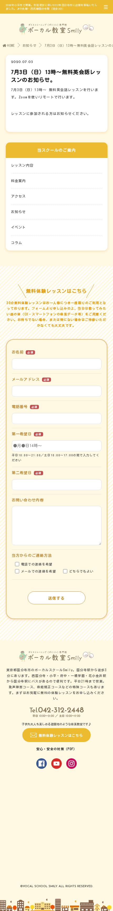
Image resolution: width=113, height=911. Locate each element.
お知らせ (30, 45)
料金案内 (18, 181)
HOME (11, 45)
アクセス (18, 196)
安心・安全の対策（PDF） (56, 748)
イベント (18, 227)
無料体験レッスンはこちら (61, 735)
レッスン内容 (22, 165)
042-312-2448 (61, 710)
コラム (16, 243)
